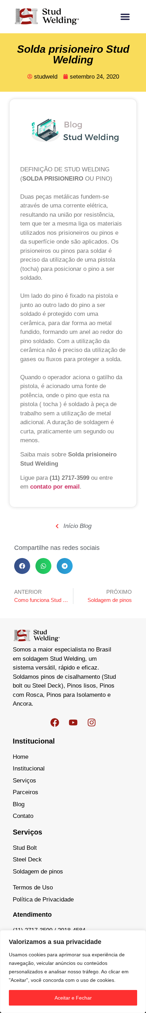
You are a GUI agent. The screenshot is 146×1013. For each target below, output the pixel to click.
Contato (23, 816)
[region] (73, 971)
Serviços (24, 780)
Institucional (29, 768)
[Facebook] (54, 723)
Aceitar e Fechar (73, 998)
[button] (125, 16)
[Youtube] (73, 723)
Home (20, 756)
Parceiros (25, 792)
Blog (18, 804)
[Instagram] (91, 723)
